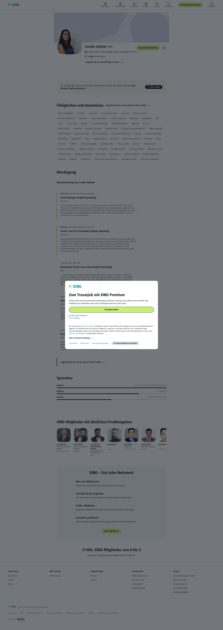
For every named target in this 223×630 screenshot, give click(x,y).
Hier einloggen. (74, 318)
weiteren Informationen (77, 333)
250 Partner (89, 326)
